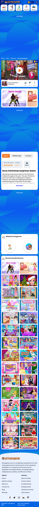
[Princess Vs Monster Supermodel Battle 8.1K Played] (28, 393)
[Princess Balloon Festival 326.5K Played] (10, 280)
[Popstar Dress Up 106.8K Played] (10, 268)
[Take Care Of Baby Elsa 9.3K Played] (28, 305)
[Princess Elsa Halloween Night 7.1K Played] (28, 405)
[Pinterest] (28, 497)
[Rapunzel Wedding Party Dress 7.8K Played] (28, 380)
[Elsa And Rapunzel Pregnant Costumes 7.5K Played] (10, 330)
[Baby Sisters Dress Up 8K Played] (28, 368)
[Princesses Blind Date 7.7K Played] (10, 443)
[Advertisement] (19, 36)
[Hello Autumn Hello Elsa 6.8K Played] (10, 343)
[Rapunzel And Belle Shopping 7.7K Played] (28, 343)
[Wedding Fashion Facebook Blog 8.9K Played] (10, 393)
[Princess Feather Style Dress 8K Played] (28, 293)
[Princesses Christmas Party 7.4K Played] (28, 418)
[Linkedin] (24, 497)
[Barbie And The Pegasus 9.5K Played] (10, 305)
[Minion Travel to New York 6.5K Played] (10, 380)
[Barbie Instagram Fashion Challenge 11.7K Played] (10, 368)
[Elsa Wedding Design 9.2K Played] (10, 430)
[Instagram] (19, 497)
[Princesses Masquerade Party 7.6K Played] (10, 318)
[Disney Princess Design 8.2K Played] (10, 355)
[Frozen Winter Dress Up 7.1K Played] (28, 318)
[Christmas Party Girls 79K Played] (28, 280)
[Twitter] (15, 497)
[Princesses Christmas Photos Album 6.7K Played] (28, 430)
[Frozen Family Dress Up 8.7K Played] (28, 330)
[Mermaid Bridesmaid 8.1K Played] (28, 355)
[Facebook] (10, 497)
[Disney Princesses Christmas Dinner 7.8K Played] (28, 443)
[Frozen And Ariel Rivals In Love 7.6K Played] (10, 405)
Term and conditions (23, 503)
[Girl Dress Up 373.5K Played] (28, 268)
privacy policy (21, 505)
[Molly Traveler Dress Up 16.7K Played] (10, 293)
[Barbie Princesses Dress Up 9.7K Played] (10, 418)
